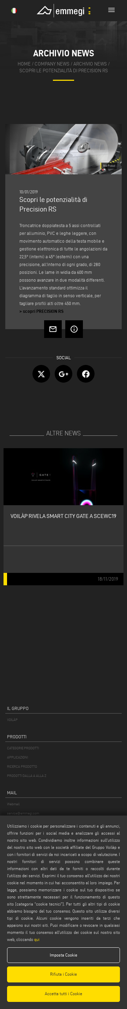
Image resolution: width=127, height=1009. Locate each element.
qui (37, 939)
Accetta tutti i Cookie (63, 993)
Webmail (13, 804)
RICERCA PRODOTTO (22, 766)
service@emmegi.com (23, 813)
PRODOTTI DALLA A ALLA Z (26, 776)
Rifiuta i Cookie (63, 974)
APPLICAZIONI (17, 757)
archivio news (90, 64)
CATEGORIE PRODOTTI (23, 748)
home (24, 64)
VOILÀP (12, 720)
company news (52, 64)
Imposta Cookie (63, 955)
